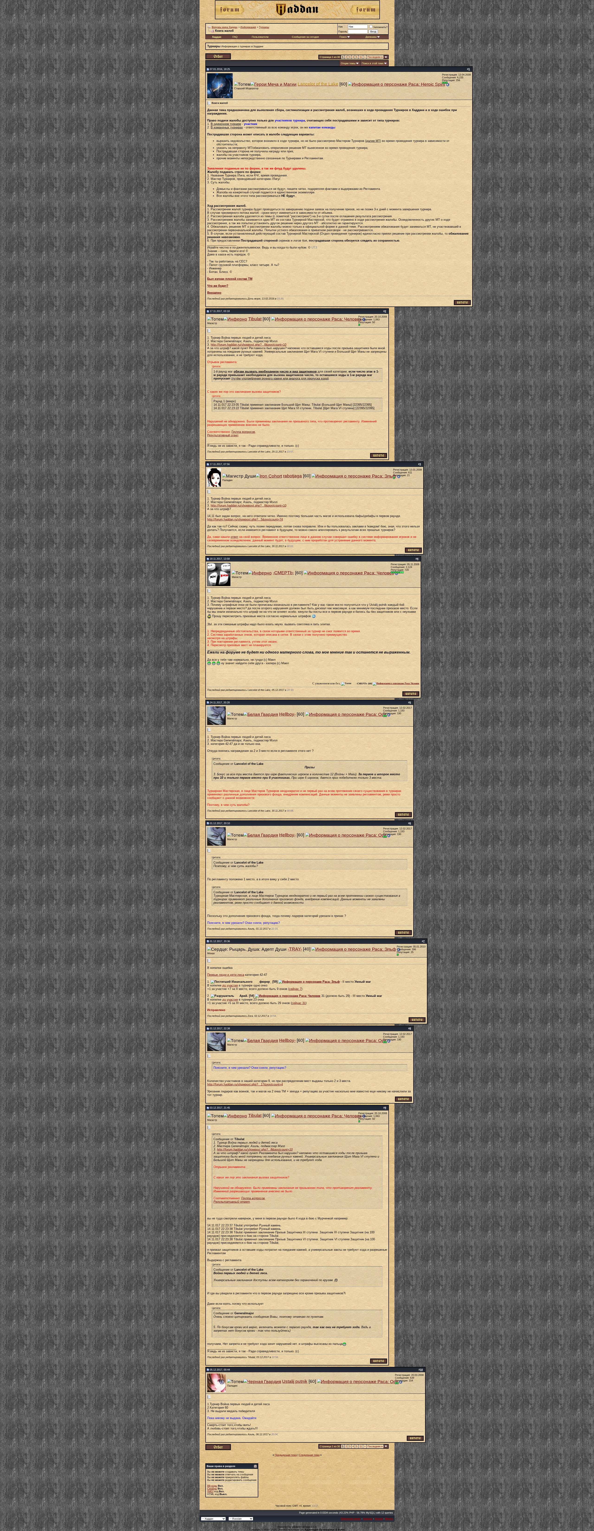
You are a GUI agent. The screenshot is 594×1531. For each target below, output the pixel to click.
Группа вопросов (243, 432)
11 (360, 57)
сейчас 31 (299, 1003)
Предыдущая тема (286, 1455)
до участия (230, 985)
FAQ (235, 36)
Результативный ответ (222, 435)
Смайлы (212, 1488)
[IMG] (210, 1491)
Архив (379, 1518)
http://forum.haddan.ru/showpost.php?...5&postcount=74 (245, 519)
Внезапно (214, 292)
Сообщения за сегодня (305, 36)
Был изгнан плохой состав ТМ (229, 279)
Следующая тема (309, 1455)
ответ (234, 537)
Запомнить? (380, 27)
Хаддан (367, 1518)
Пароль (342, 31)
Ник (340, 26)
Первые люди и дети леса (225, 974)
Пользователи (260, 36)
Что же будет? (217, 285)
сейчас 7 (295, 989)
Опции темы (348, 63)
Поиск (343, 36)
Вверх (389, 1518)
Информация (248, 27)
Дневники (371, 36)
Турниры (264, 27)
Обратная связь (351, 1518)
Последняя (375, 57)
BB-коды (212, 1485)
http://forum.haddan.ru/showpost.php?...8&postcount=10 (248, 344)
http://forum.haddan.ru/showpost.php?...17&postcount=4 (245, 1084)
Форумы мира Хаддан (224, 27)
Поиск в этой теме (373, 63)
